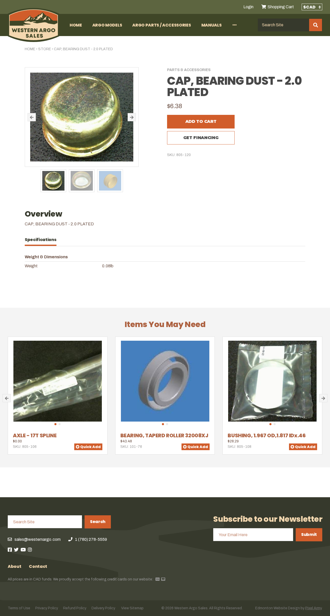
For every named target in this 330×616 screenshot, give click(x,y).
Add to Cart (200, 121)
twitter (16, 549)
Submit (309, 534)
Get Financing (201, 137)
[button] (32, 117)
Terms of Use (19, 608)
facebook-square (10, 549)
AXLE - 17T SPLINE (34, 435)
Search (97, 522)
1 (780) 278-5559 (91, 539)
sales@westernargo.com (37, 539)
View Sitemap (132, 608)
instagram (30, 549)
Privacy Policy (46, 608)
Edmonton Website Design (277, 608)
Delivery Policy (103, 608)
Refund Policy (74, 608)
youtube (23, 549)
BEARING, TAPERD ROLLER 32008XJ (164, 435)
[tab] (43, 240)
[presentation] (43, 240)
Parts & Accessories (189, 70)
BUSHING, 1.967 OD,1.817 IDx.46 (267, 435)
